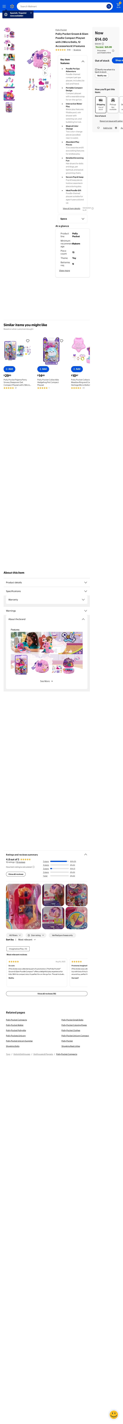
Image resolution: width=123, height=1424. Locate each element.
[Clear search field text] (105, 6)
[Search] (108, 6)
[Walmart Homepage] (12, 6)
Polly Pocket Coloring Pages (74, 1025)
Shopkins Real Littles (71, 1046)
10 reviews (20, 862)
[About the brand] (83, 619)
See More (45, 681)
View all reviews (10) (47, 993)
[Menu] (4, 6)
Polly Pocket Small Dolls (72, 1020)
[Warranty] (83, 599)
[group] (68, 50)
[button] (38, 70)
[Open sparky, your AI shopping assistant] (113, 1414)
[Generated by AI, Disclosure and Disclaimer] (92, 208)
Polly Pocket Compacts (16, 1020)
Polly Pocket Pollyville (16, 1030)
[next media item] (45, 68)
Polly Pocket (61, 30)
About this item (14, 572)
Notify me (101, 75)
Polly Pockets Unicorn (16, 1035)
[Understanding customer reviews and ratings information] (33, 867)
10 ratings (77, 50)
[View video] (45, 73)
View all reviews (15, 874)
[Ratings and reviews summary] (85, 853)
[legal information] (113, 51)
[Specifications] (85, 591)
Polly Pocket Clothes (71, 1030)
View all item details (71, 208)
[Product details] (85, 582)
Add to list (107, 128)
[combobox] (65, 6)
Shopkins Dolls (12, 1046)
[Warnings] (85, 610)
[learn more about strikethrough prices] (103, 44)
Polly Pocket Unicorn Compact (75, 1035)
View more (64, 270)
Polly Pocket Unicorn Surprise (19, 1041)
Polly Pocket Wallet (14, 1025)
